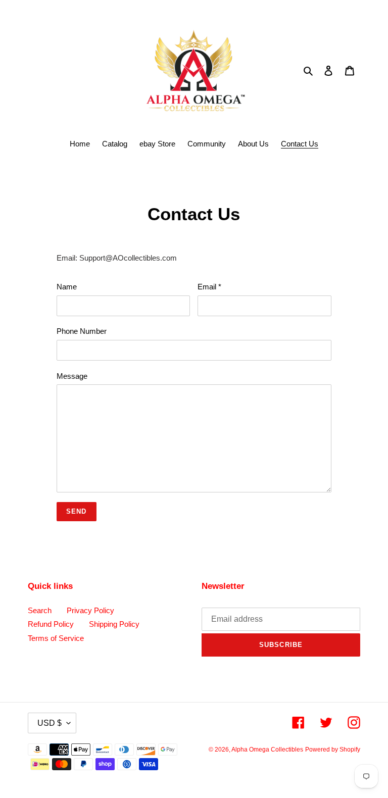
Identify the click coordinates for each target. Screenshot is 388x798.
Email (209, 286)
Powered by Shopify (332, 749)
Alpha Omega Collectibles (267, 749)
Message (72, 376)
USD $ (49, 723)
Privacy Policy (90, 610)
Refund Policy (51, 624)
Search (40, 610)
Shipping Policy (114, 624)
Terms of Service (56, 638)
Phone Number (82, 331)
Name (67, 286)
